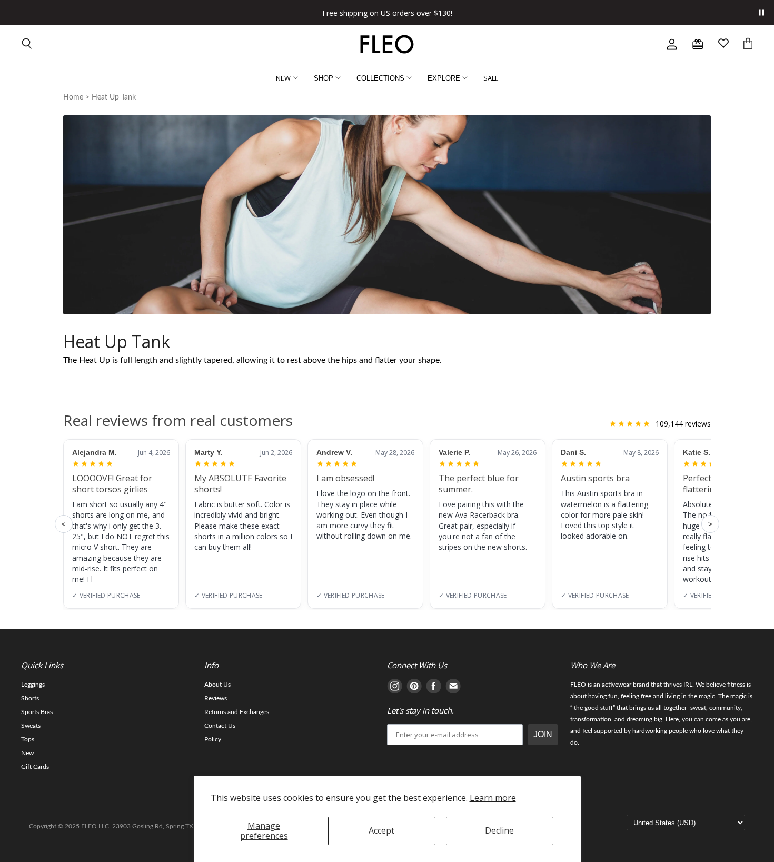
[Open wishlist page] (723, 44)
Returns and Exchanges (236, 712)
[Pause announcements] (761, 12)
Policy (212, 739)
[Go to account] (672, 44)
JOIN (542, 734)
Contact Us (219, 725)
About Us (217, 684)
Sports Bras (37, 712)
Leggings (33, 684)
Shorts (30, 698)
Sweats (31, 725)
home (73, 97)
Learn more (493, 798)
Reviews (215, 698)
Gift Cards (35, 767)
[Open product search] (27, 44)
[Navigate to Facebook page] (433, 688)
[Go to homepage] (387, 44)
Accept (381, 830)
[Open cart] (748, 44)
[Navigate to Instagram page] (394, 688)
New (27, 753)
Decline (499, 830)
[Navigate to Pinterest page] (414, 688)
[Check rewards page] (697, 44)
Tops (27, 739)
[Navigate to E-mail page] (453, 688)
